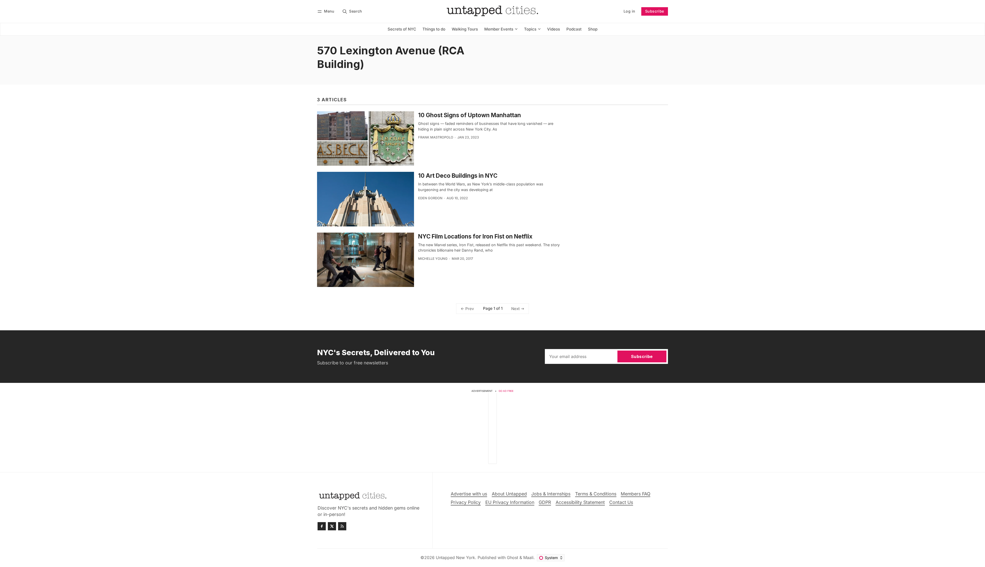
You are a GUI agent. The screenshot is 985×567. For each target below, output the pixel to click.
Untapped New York (455, 557)
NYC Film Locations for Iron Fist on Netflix (475, 236)
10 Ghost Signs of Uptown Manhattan (469, 115)
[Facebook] (322, 526)
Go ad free (506, 391)
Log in (629, 11)
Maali (528, 557)
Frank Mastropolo (435, 137)
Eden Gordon (430, 198)
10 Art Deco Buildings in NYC (457, 175)
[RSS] (342, 526)
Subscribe (654, 11)
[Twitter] (332, 526)
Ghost (512, 557)
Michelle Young (433, 259)
